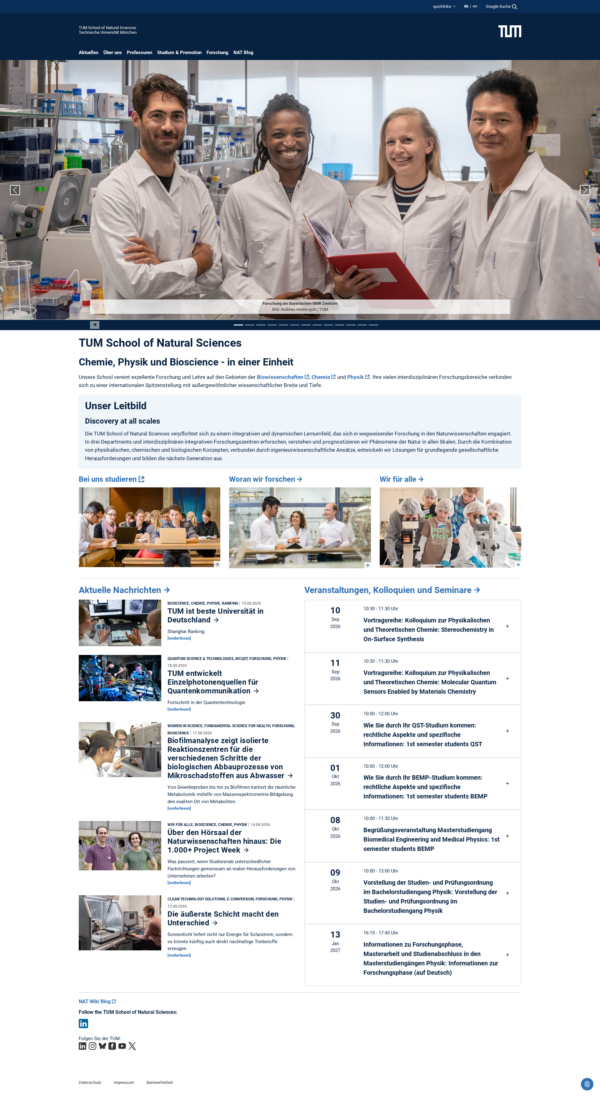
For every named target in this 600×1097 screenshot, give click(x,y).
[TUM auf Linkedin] (82, 1046)
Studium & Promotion (179, 52)
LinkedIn (83, 1023)
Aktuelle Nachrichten (120, 590)
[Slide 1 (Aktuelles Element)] (238, 325)
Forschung (217, 52)
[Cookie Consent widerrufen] (587, 1084)
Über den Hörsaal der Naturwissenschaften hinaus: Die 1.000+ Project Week (224, 841)
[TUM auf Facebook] (112, 1046)
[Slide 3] (261, 325)
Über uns (112, 52)
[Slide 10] (339, 325)
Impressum (124, 1082)
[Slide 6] (294, 325)
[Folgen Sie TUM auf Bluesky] (102, 1046)
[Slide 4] (272, 325)
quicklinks (442, 6)
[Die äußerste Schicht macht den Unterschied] (120, 924)
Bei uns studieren (108, 479)
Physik (355, 377)
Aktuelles (88, 52)
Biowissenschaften (280, 377)
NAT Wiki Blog (95, 1001)
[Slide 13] (373, 325)
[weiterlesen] (179, 638)
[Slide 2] (249, 325)
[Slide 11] (351, 325)
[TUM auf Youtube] (122, 1046)
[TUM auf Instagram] (92, 1046)
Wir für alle (398, 479)
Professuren (139, 52)
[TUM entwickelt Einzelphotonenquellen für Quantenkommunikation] (120, 679)
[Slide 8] (317, 325)
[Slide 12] (362, 325)
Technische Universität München (108, 32)
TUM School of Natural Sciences (107, 27)
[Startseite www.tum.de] (509, 31)
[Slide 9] (328, 325)
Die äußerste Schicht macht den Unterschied (223, 918)
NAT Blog (243, 52)
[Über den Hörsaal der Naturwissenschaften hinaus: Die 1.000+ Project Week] (120, 847)
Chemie (321, 377)
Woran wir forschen (262, 479)
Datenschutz (90, 1082)
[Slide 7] (306, 325)
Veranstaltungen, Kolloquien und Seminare (388, 590)
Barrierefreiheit (160, 1082)
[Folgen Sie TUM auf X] (132, 1046)
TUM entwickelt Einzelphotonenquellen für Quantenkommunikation (213, 682)
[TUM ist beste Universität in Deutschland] (120, 624)
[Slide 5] (283, 325)
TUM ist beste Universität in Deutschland (216, 615)
